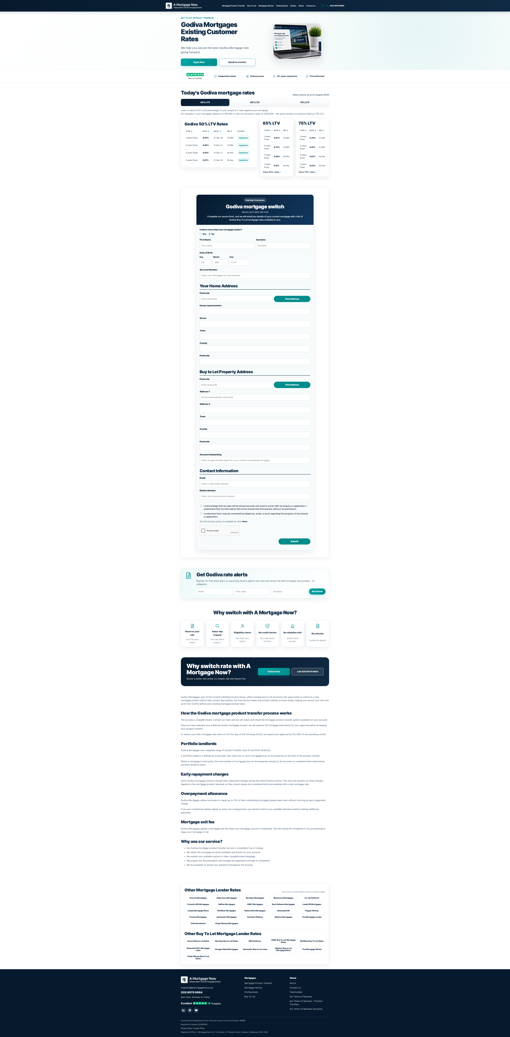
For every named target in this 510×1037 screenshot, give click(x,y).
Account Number (208, 269)
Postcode (205, 293)
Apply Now (199, 62)
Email (202, 478)
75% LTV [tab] (304, 102)
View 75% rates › (307, 172)
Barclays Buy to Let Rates (226, 941)
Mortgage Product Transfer (233, 6)
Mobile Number (208, 490)
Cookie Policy (199, 1028)
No (212, 234)
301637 (243, 1020)
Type (189, 131)
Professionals (282, 6)
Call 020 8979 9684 (307, 671)
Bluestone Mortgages (283, 898)
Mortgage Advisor (266, 6)
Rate (206, 131)
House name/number (211, 305)
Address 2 (205, 404)
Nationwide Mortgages (255, 910)
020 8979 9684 (192, 992)
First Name (205, 239)
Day (201, 257)
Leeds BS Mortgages (312, 904)
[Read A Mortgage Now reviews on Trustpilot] (201, 1003)
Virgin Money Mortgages (226, 923)
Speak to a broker (237, 62)
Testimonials (296, 992)
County (203, 343)
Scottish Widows (255, 917)
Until (217, 131)
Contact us (310, 6)
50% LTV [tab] (205, 102)
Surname (261, 239)
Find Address (292, 299)
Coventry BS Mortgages (198, 904)
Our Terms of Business (301, 996)
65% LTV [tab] (255, 102)
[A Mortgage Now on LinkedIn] (183, 1010)
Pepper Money (311, 910)
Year (231, 257)
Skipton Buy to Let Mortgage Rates (283, 949)
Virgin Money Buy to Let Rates (198, 957)
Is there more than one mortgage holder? (221, 229)
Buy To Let (251, 6)
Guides (293, 6)
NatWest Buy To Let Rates (312, 941)
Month (216, 257)
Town (202, 330)
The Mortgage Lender (312, 917)
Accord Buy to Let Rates (198, 941)
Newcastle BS (283, 910)
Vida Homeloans (198, 923)
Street (203, 318)
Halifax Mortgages (226, 904)
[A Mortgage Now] (184, 6)
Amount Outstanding (210, 454)
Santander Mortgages (227, 917)
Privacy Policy (186, 1028)
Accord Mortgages (198, 898)
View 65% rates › (272, 172)
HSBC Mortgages (255, 904)
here (244, 521)
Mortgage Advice (253, 987)
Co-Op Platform (312, 898)
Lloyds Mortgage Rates (198, 910)
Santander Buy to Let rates (255, 949)
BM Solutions (255, 941)
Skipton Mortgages (283, 917)
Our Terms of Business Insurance (306, 1009)
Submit (294, 541)
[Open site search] (322, 5)
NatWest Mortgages (226, 910)
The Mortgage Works (312, 949)
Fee (229, 131)
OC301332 (203, 1024)
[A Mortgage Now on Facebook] (189, 1010)
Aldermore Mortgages (226, 898)
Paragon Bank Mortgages (226, 949)
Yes (204, 234)
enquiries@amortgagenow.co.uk (197, 987)
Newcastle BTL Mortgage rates (198, 949)
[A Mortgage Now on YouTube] (196, 1010)
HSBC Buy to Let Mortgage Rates (283, 941)
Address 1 (205, 391)
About (301, 6)
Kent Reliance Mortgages (283, 904)
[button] (276, 147)
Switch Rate (274, 671)
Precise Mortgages (198, 917)
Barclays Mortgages (255, 898)
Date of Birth (206, 252)
